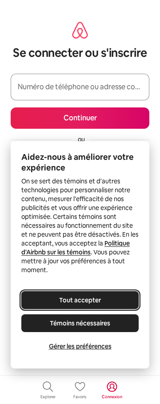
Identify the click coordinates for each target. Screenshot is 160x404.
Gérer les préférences (80, 346)
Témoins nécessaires (80, 323)
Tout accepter (80, 300)
